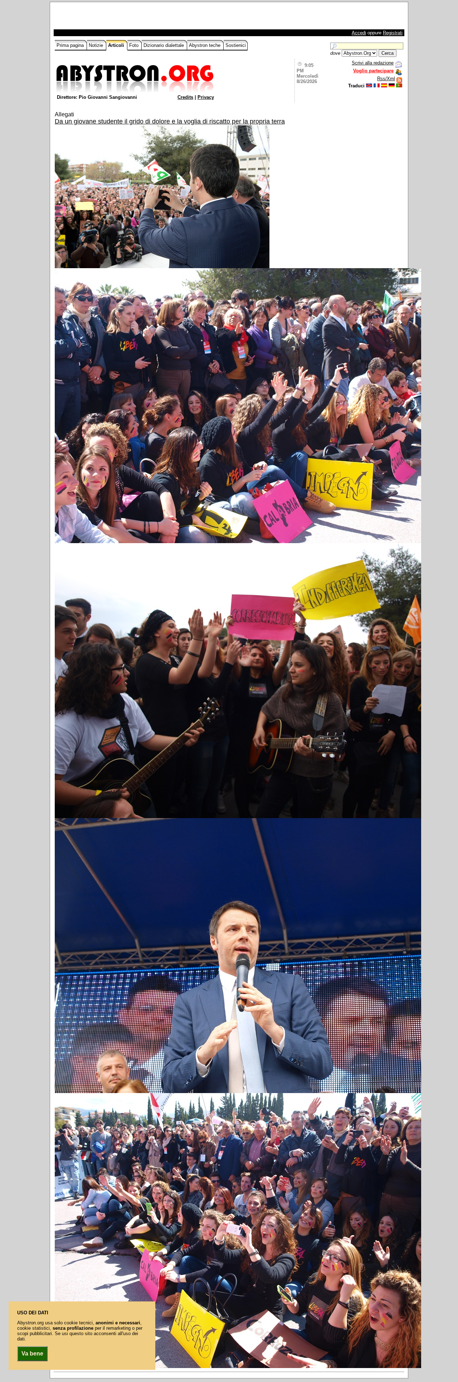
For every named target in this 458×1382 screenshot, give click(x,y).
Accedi (359, 32)
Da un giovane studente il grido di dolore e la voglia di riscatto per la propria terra (170, 121)
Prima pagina (71, 45)
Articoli (117, 45)
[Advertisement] (138, 17)
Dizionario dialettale (164, 45)
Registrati (393, 32)
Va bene (32, 1353)
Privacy (206, 97)
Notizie (96, 45)
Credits (185, 97)
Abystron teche (205, 45)
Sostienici (235, 45)
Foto (134, 45)
